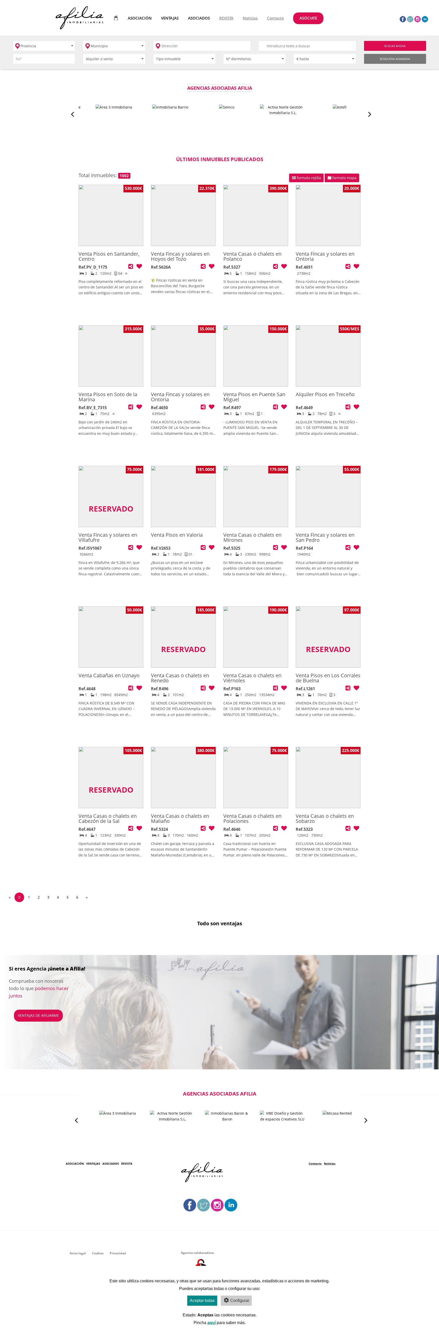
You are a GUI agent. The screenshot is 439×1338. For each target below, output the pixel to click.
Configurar (239, 1300)
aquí (211, 1322)
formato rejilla (308, 177)
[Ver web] (107, 119)
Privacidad (118, 1253)
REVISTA (126, 1163)
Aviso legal (78, 1253)
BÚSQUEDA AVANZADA (395, 59)
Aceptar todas (202, 1300)
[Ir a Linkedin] (425, 19)
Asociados (110, 1163)
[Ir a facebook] (403, 19)
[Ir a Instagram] (417, 19)
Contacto (315, 1163)
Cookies (98, 1253)
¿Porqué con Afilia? (36, 1010)
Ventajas (93, 1163)
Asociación (75, 1163)
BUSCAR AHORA (394, 46)
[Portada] (115, 17)
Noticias (329, 1163)
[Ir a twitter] (410, 19)
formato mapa (343, 177)
